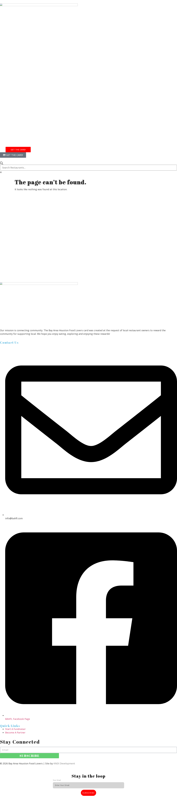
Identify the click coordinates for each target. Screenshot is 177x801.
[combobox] (88, 168)
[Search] (1, 163)
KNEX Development (64, 763)
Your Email (57, 780)
